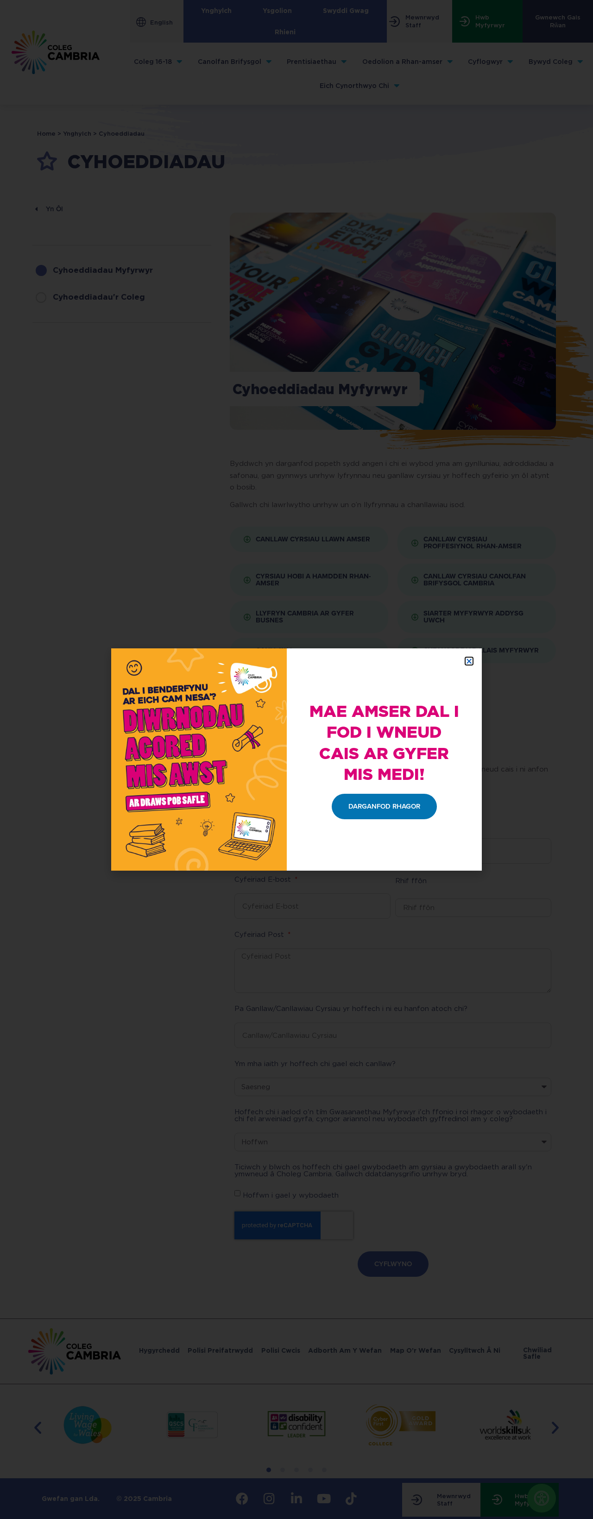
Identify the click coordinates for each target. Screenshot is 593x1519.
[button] (469, 661)
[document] (296, 759)
